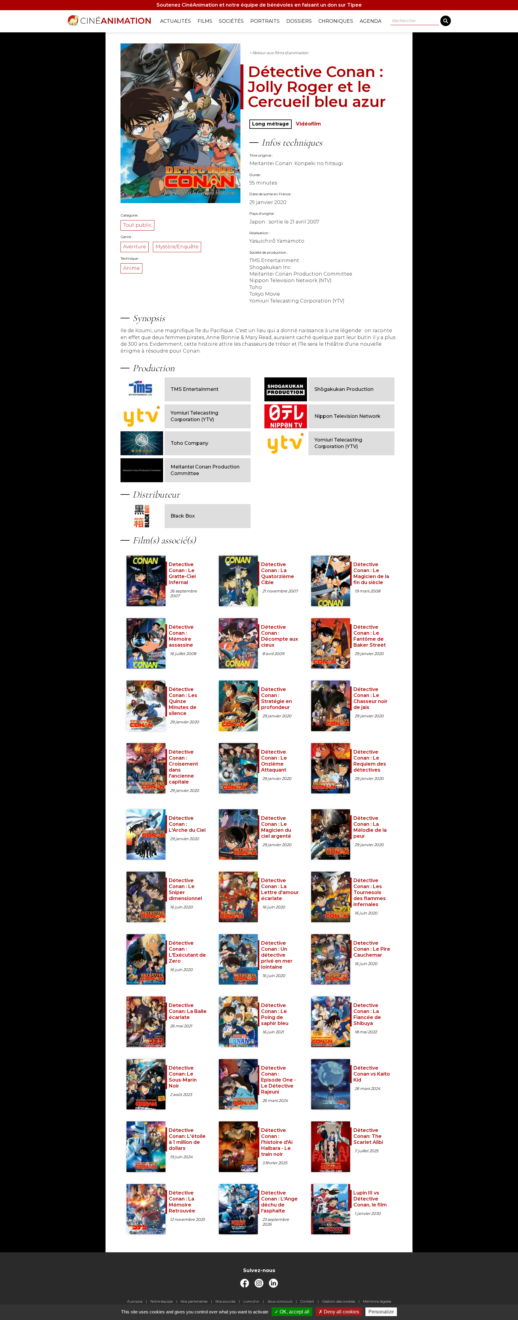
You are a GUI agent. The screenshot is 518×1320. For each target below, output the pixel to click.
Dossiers (299, 21)
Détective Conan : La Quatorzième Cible (277, 573)
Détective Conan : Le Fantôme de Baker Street (369, 636)
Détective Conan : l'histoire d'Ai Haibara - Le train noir (277, 1142)
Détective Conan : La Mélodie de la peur (370, 827)
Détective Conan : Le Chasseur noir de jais (370, 698)
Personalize (381, 1311)
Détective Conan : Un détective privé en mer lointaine (277, 955)
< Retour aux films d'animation (278, 52)
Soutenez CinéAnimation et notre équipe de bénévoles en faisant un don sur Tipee (259, 5)
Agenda (370, 21)
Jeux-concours (279, 1301)
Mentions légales (377, 1301)
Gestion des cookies (338, 1301)
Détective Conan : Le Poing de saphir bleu (274, 1014)
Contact (307, 1301)
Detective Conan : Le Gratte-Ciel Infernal (182, 573)
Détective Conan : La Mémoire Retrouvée (182, 1202)
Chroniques (335, 21)
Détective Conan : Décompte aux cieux (279, 636)
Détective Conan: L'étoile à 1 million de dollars (187, 1139)
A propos (134, 1301)
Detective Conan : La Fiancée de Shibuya (367, 1014)
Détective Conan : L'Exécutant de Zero (187, 952)
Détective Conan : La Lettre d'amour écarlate (280, 889)
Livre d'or (251, 1301)
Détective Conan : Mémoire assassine (181, 636)
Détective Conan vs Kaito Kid (371, 1074)
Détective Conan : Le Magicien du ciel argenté (276, 827)
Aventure (134, 247)
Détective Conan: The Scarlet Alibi (368, 1136)
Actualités (175, 21)
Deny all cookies (341, 1311)
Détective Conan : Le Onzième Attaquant (274, 761)
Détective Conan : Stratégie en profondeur (276, 698)
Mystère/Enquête (177, 247)
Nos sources (225, 1301)
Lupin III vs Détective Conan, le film (370, 1199)
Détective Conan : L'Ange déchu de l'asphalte (279, 1202)
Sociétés (231, 21)
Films (205, 21)
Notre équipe (161, 1301)
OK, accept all (293, 1311)
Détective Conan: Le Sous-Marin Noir (183, 1077)
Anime (131, 268)
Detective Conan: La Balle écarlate (188, 1011)
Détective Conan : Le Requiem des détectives (369, 761)
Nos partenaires (194, 1301)
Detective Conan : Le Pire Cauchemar (371, 949)
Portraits (265, 21)
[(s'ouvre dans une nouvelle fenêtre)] (244, 1286)
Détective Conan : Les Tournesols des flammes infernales (369, 892)
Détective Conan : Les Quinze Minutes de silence (183, 701)
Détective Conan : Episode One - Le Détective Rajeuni (278, 1080)
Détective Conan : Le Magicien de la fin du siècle (371, 573)
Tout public (137, 225)
